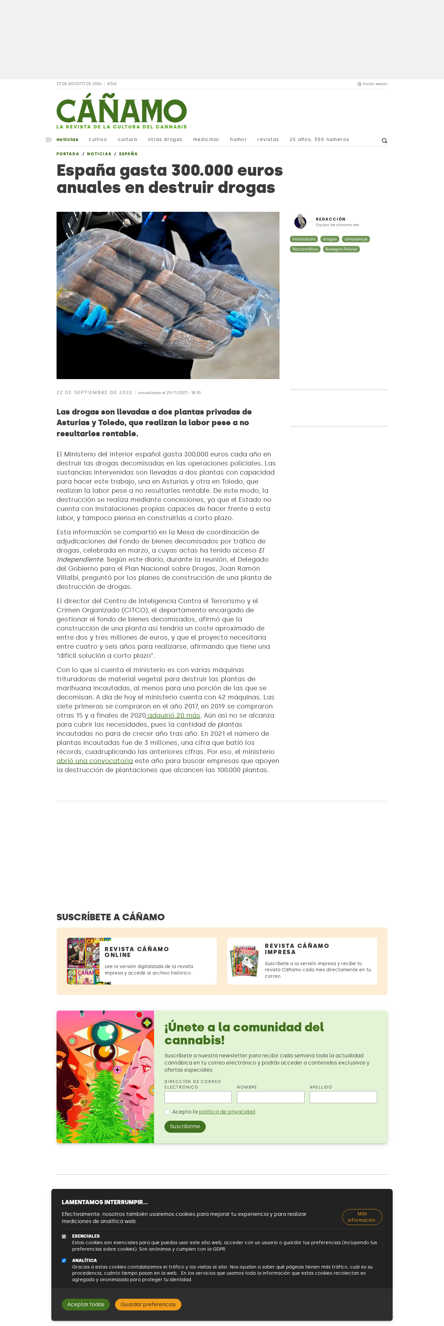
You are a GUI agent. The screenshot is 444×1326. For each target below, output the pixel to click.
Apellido (321, 1087)
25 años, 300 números (319, 139)
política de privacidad (227, 1112)
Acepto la (213, 1112)
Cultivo (98, 139)
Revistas (268, 139)
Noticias (67, 139)
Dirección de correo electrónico (192, 1084)
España (128, 154)
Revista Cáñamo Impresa (297, 949)
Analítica (84, 1260)
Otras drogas (165, 139)
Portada (68, 154)
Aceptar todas (85, 1304)
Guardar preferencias (148, 1304)
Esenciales (86, 1236)
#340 (111, 84)
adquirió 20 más (174, 715)
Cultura (127, 139)
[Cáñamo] (122, 114)
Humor (238, 139)
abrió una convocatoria (95, 761)
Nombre (247, 1087)
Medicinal (206, 139)
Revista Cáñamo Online (137, 952)
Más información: (362, 1217)
